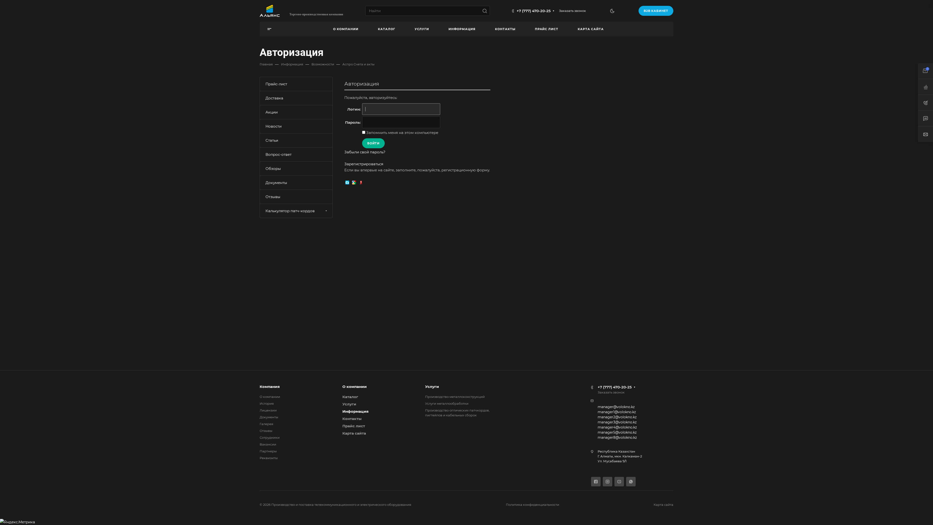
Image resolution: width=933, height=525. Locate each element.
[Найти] (486, 11)
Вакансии (268, 444)
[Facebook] (596, 481)
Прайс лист (353, 426)
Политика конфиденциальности (532, 505)
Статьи (271, 140)
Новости (273, 126)
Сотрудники (270, 437)
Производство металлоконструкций (455, 397)
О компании (270, 397)
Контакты (352, 418)
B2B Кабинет (656, 11)
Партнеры (268, 451)
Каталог (350, 396)
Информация (355, 411)
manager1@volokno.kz (617, 412)
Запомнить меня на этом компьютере (401, 132)
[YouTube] (619, 481)
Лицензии (268, 410)
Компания (270, 386)
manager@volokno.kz (616, 407)
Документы (276, 182)
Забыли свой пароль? (364, 152)
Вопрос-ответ (278, 154)
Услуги (349, 404)
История (267, 403)
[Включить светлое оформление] (612, 11)
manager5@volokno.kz (617, 432)
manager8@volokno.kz (617, 437)
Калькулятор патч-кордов (290, 211)
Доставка (274, 98)
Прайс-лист (276, 84)
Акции (271, 112)
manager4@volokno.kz (617, 427)
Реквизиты (269, 458)
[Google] (354, 182)
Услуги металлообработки (446, 403)
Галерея (266, 424)
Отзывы (272, 196)
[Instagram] (607, 481)
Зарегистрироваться (363, 164)
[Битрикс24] (347, 182)
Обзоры (273, 168)
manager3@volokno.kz (617, 422)
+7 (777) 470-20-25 (534, 11)
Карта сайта (354, 433)
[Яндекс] (361, 182)
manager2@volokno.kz (617, 417)
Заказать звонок (572, 11)
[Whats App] (631, 481)
